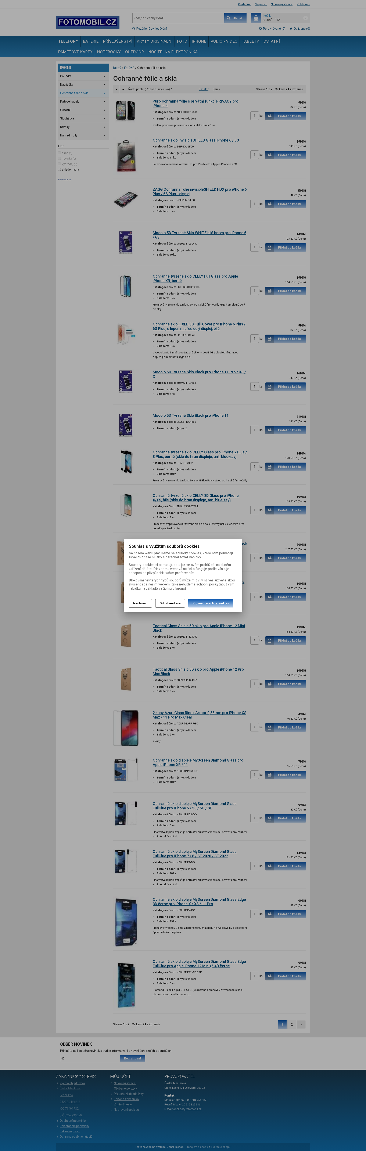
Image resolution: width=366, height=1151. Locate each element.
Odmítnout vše (170, 603)
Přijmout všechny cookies (211, 603)
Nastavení (140, 603)
